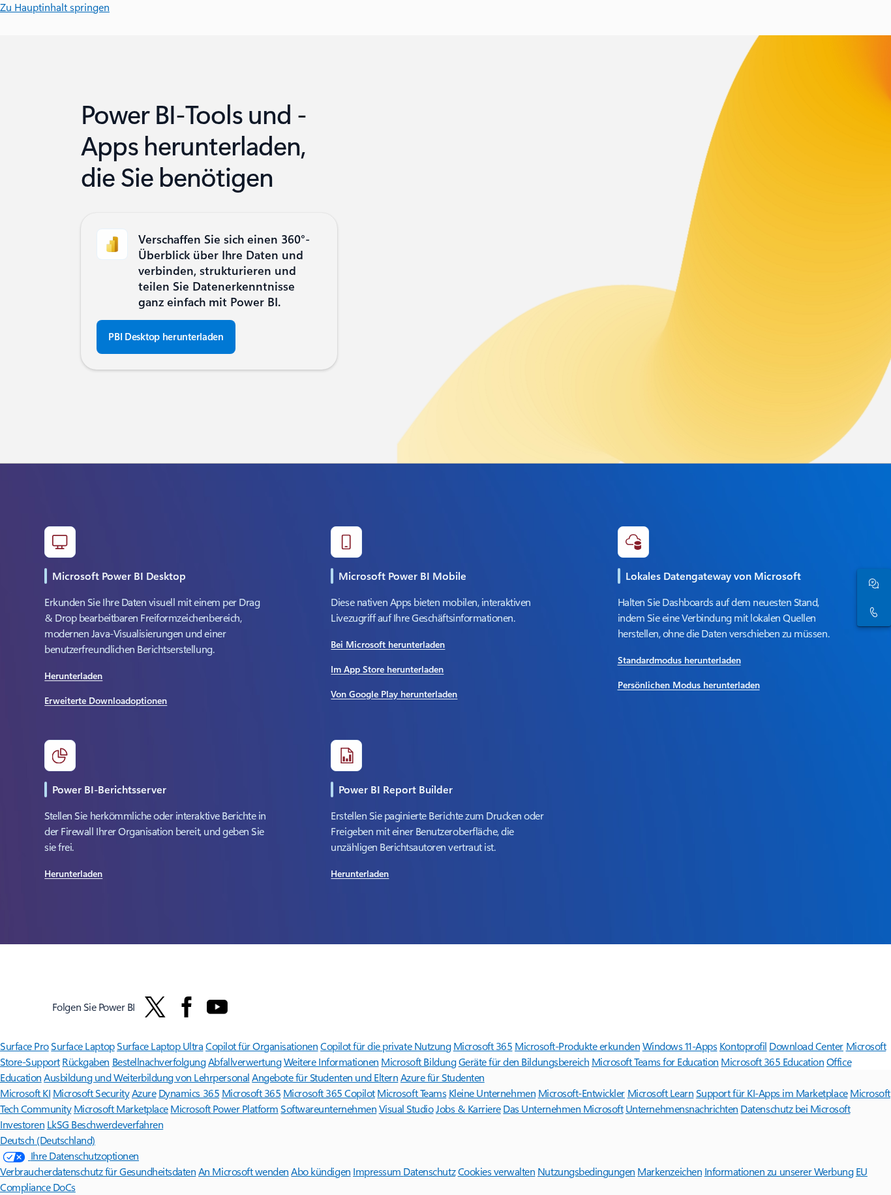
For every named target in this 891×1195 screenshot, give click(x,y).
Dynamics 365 (189, 1093)
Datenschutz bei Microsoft (795, 1108)
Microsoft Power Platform (224, 1108)
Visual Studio (406, 1108)
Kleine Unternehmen (492, 1093)
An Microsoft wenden (243, 1171)
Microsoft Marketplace (121, 1108)
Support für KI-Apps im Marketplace (772, 1093)
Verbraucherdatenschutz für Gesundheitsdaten (98, 1171)
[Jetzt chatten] (871, 583)
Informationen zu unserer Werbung (779, 1171)
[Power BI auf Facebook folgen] (186, 1006)
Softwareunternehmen (328, 1108)
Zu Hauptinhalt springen (55, 7)
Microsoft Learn (660, 1093)
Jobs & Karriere (468, 1108)
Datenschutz (429, 1171)
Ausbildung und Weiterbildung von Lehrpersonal (146, 1077)
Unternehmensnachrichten (682, 1108)
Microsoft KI (25, 1093)
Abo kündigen (320, 1171)
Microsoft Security (91, 1093)
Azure (144, 1093)
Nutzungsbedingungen (586, 1171)
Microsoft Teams (411, 1093)
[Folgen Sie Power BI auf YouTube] (217, 1006)
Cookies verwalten (497, 1171)
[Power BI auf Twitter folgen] (155, 1006)
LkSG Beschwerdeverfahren (105, 1124)
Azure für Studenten (442, 1077)
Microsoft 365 (251, 1093)
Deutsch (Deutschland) (47, 1140)
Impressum (378, 1171)
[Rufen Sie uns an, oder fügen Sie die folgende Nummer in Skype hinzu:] (871, 612)
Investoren (22, 1124)
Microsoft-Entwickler (581, 1093)
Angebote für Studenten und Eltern (325, 1077)
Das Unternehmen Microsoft (563, 1108)
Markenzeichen (669, 1171)
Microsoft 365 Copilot (329, 1093)
